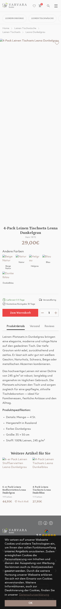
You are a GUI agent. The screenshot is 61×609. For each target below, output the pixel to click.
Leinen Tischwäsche (42, 18)
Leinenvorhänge (14, 18)
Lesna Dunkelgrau (35, 32)
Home (5, 28)
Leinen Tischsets (11, 32)
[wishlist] (34, 6)
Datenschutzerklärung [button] (34, 594)
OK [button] (31, 603)
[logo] (14, 7)
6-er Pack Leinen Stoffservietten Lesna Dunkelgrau (14, 490)
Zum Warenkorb (20, 312)
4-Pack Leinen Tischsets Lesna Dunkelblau (42, 490)
